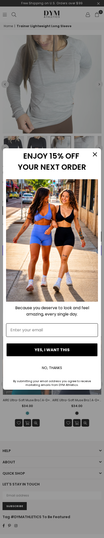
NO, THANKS (52, 367)
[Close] (95, 154)
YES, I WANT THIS (52, 350)
